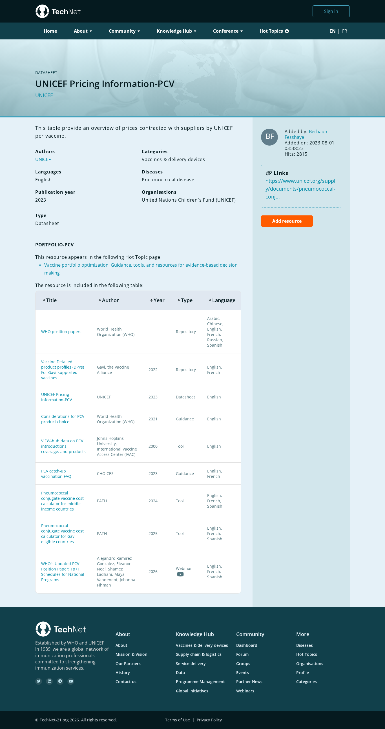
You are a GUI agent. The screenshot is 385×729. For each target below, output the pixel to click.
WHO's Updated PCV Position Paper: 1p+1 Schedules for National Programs (62, 571)
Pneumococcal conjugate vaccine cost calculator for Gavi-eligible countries (62, 533)
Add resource (287, 221)
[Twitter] (38, 681)
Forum (242, 654)
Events (242, 672)
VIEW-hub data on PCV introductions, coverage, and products (63, 446)
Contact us (126, 681)
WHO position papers (61, 331)
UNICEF (44, 95)
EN (332, 31)
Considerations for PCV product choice (62, 419)
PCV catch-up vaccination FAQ (56, 473)
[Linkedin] (49, 681)
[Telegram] (60, 681)
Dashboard (246, 645)
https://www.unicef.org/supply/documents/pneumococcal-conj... (300, 188)
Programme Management (200, 681)
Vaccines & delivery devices (202, 645)
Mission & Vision (131, 654)
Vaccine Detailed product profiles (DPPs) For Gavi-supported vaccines (62, 369)
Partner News (249, 681)
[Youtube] (70, 681)
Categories (306, 681)
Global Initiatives (192, 691)
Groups (243, 663)
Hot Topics (271, 31)
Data (180, 672)
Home (50, 31)
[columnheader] (63, 300)
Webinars (245, 691)
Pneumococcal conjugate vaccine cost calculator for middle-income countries (62, 501)
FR (344, 31)
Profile (302, 672)
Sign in (331, 11)
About (121, 645)
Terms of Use (177, 720)
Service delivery (191, 663)
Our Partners (128, 663)
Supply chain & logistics (199, 654)
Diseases (304, 645)
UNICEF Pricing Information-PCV (56, 397)
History (123, 672)
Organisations (309, 663)
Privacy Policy (209, 720)
